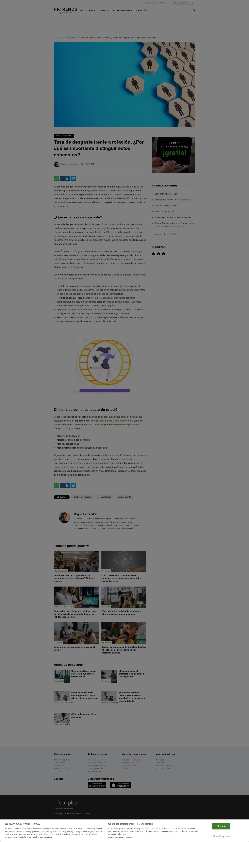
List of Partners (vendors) (120, 838)
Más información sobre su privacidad (35, 837)
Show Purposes (221, 836)
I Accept (221, 826)
